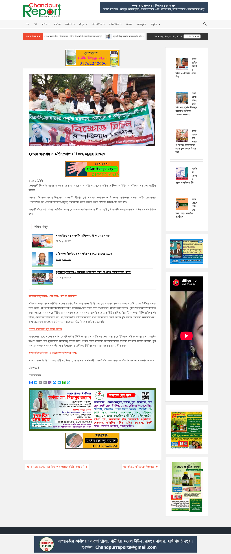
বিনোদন (129, 24)
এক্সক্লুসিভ (141, 24)
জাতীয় (44, 24)
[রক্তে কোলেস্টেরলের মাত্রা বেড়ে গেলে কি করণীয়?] (182, 203)
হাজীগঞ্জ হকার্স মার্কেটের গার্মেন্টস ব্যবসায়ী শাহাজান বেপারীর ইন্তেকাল (131, 36)
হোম (27, 24)
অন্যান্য (154, 24)
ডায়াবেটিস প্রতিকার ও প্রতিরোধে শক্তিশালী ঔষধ (53, 353)
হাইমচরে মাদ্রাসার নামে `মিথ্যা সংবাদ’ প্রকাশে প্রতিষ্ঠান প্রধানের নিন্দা (59, 467)
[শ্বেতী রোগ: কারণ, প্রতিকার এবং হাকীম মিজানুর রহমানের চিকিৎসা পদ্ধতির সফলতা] (182, 97)
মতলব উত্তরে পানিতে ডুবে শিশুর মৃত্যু (138, 467)
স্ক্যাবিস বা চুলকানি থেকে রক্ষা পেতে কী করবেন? (53, 296)
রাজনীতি (57, 24)
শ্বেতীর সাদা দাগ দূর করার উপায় (45, 329)
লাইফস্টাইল (114, 24)
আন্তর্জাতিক (97, 24)
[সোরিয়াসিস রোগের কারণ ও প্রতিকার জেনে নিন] (182, 63)
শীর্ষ (35, 24)
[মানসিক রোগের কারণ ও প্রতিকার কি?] (182, 173)
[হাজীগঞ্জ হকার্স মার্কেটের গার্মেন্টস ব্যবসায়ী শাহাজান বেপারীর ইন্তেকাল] (90, 36)
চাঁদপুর (81, 24)
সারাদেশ (68, 24)
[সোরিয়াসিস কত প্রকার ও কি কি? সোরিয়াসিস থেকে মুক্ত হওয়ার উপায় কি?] (182, 135)
